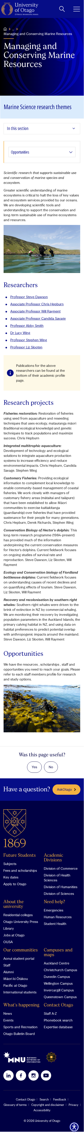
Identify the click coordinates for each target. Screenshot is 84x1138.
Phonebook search (58, 1020)
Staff (6, 965)
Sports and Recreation (20, 1027)
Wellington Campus (58, 983)
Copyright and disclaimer (47, 1104)
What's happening (21, 1005)
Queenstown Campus (60, 997)
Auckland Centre (56, 963)
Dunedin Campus (57, 976)
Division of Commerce (61, 868)
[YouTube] (46, 1075)
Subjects (9, 863)
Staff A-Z (50, 1013)
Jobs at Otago (14, 935)
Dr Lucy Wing (20, 333)
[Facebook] (21, 1075)
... (13, 29)
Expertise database (58, 1027)
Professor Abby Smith (27, 325)
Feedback (59, 1099)
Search (44, 1099)
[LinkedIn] (8, 1075)
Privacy (73, 1104)
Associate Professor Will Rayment (35, 311)
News (7, 1013)
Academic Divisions (53, 858)
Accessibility (42, 1110)
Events (8, 1020)
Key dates (10, 877)
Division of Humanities (60, 887)
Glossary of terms (15, 1104)
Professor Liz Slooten (26, 347)
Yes (34, 767)
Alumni (8, 972)
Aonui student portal (18, 958)
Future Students (19, 855)
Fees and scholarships (20, 870)
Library (8, 928)
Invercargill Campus (59, 990)
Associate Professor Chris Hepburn (37, 304)
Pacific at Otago (15, 985)
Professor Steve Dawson (29, 297)
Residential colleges (18, 915)
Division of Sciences (59, 893)
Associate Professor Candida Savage (38, 318)
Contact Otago (58, 1005)
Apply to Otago (14, 884)
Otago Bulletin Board (19, 1033)
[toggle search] (62, 9)
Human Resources (57, 917)
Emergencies (53, 910)
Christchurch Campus (60, 970)
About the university (13, 904)
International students (19, 992)
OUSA (8, 942)
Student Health (55, 923)
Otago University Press (20, 921)
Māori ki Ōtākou (15, 978)
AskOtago (64, 789)
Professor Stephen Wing (28, 340)
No (51, 767)
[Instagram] (33, 1075)
